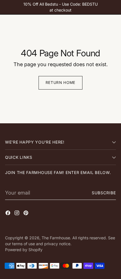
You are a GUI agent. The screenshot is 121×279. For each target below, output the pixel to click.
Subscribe (104, 192)
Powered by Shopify (23, 249)
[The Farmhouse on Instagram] (17, 214)
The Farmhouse (56, 237)
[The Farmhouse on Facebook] (8, 214)
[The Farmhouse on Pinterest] (26, 214)
